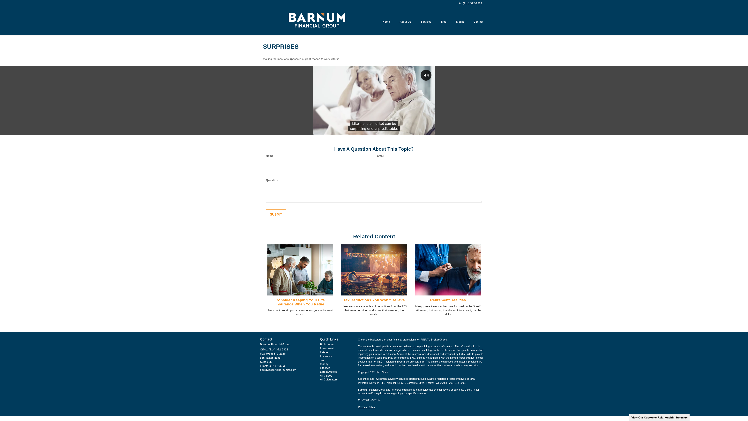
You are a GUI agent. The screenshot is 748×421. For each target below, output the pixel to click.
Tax (322, 360)
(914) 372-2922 (472, 3)
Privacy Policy (366, 407)
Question (272, 180)
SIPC (400, 382)
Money (324, 363)
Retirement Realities (448, 300)
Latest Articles (328, 371)
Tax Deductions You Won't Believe (374, 300)
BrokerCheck (439, 339)
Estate (324, 352)
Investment (327, 348)
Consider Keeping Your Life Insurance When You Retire (300, 302)
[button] (405, 21)
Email (380, 155)
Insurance (326, 356)
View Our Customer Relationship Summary (659, 417)
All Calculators (329, 379)
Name (269, 155)
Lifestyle (325, 367)
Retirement (327, 344)
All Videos (326, 375)
